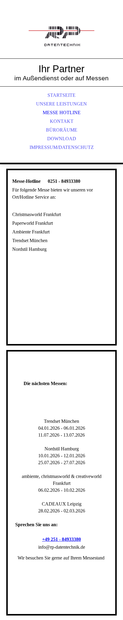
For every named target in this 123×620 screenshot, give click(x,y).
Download (61, 138)
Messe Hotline (62, 112)
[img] (61, 35)
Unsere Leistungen (61, 103)
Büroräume (61, 129)
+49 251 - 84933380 (61, 539)
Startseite (61, 95)
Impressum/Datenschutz (62, 147)
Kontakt (61, 121)
